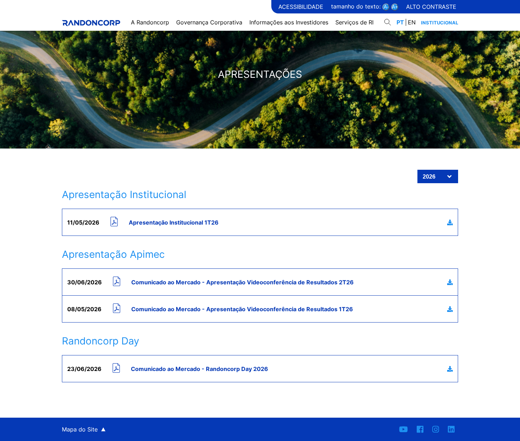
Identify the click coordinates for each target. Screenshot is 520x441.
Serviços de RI (354, 22)
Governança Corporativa (209, 22)
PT (400, 22)
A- (386, 7)
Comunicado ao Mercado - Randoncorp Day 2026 (199, 368)
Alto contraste (431, 6)
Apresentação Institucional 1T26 (174, 222)
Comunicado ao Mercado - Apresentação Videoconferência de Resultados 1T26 (242, 309)
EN (412, 22)
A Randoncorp (150, 22)
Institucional (439, 22)
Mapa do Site (80, 429)
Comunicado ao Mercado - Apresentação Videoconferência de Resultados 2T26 (242, 282)
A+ (395, 7)
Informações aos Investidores (288, 22)
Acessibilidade (300, 6)
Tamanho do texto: (356, 6)
